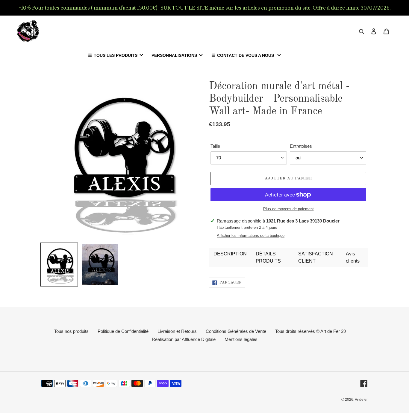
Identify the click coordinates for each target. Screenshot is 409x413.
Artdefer (361, 399)
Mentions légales (241, 339)
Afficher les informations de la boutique (250, 235)
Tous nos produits (71, 331)
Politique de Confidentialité (123, 331)
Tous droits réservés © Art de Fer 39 (310, 331)
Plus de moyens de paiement (288, 209)
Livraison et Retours (177, 331)
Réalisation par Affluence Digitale (184, 339)
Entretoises (301, 146)
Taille (215, 146)
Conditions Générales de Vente (236, 331)
